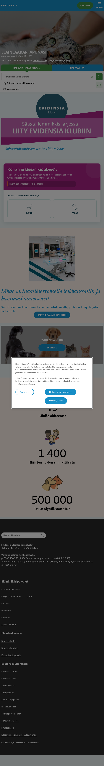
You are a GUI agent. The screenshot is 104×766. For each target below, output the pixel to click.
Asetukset (25, 392)
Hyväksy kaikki (56, 400)
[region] (52, 383)
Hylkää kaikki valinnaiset (60, 392)
